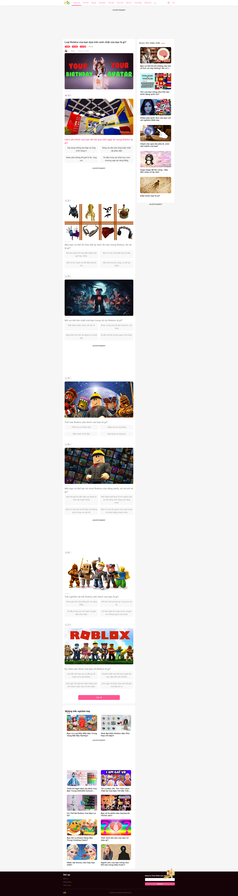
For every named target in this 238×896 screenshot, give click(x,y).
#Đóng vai (75, 46)
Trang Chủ (76, 3)
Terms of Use (67, 885)
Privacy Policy (67, 882)
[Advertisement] (119, 25)
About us (65, 878)
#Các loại (91, 46)
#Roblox (67, 46)
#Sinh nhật (83, 46)
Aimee (73, 51)
